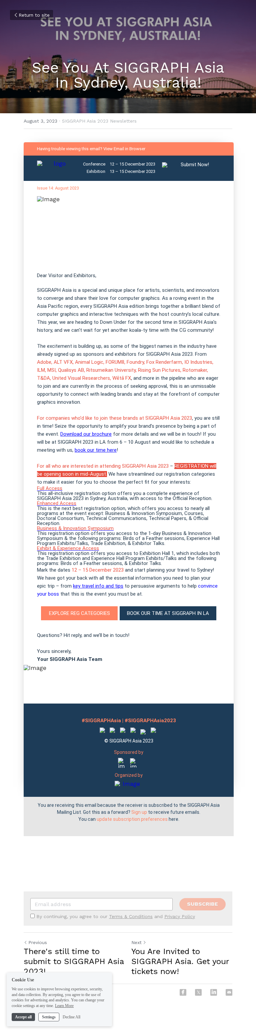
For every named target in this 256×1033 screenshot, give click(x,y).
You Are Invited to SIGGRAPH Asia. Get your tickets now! (180, 961)
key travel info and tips (98, 586)
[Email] (229, 992)
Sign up (139, 812)
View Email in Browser (124, 148)
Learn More (64, 1005)
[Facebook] (183, 992)
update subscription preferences (132, 819)
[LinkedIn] (213, 992)
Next (136, 942)
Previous (37, 942)
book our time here (96, 450)
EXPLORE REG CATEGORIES (79, 613)
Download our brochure (86, 434)
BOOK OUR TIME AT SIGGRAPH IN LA (168, 613)
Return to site (34, 15)
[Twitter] (198, 992)
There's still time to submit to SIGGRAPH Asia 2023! (74, 961)
